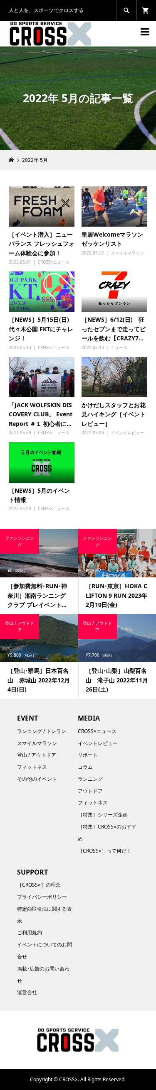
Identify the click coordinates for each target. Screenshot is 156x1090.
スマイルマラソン (127, 253)
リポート (88, 754)
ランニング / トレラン (41, 731)
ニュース (119, 347)
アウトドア (90, 790)
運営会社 (27, 992)
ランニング (90, 778)
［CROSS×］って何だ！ (104, 850)
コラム (85, 766)
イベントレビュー (127, 432)
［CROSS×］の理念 (39, 884)
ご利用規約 (29, 932)
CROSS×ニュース (53, 262)
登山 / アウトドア (36, 754)
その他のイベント (37, 778)
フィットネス (32, 766)
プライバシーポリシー (42, 896)
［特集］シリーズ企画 (103, 814)
